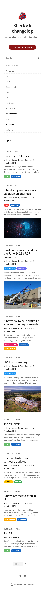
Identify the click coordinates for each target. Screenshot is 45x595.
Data (8, 81)
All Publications (12, 65)
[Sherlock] (22, 16)
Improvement (11, 108)
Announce (10, 71)
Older (27, 564)
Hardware (10, 103)
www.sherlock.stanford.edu (22, 37)
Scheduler (10, 124)
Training (9, 135)
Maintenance (11, 114)
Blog (8, 76)
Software (9, 130)
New (8, 119)
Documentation (12, 87)
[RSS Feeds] (25, 575)
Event (8, 92)
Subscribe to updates (22, 47)
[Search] (38, 58)
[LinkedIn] (21, 575)
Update (9, 140)
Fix (7, 97)
